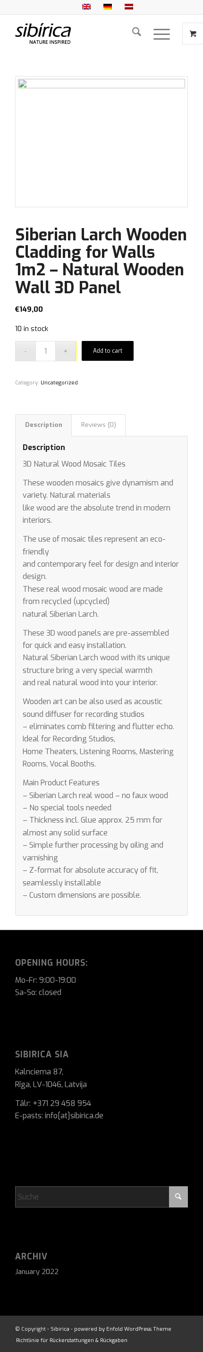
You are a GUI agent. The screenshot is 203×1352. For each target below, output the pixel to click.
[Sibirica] (84, 33)
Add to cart (107, 351)
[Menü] (161, 33)
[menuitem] (136, 33)
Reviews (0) (98, 425)
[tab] (43, 425)
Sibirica (60, 1329)
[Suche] (136, 33)
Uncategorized (59, 382)
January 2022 (37, 1271)
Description (43, 425)
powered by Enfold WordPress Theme (122, 1329)
